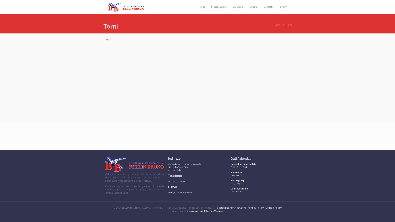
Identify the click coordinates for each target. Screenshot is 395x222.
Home (277, 25)
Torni (107, 39)
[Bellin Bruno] (126, 7)
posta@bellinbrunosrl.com (231, 207)
